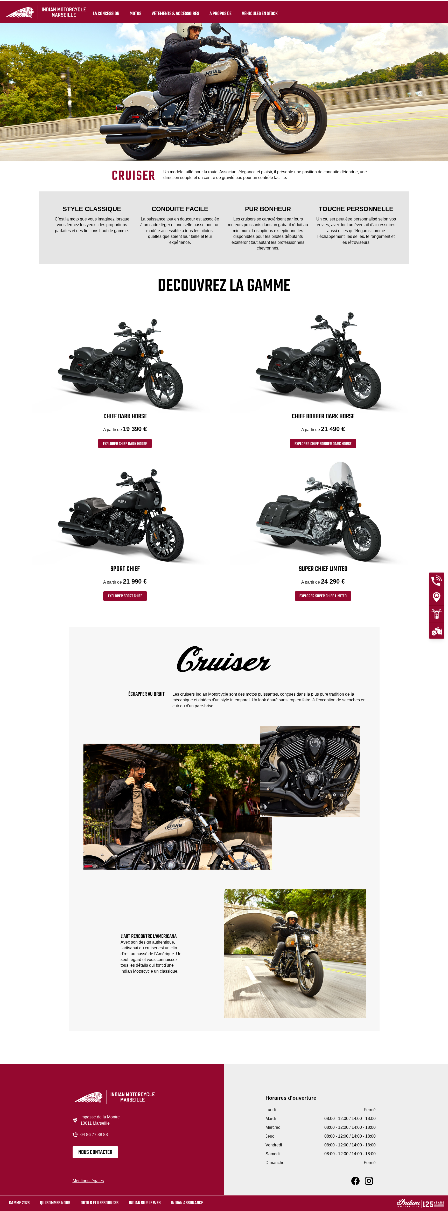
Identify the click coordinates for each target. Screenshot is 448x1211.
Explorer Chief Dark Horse (125, 444)
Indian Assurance (187, 1203)
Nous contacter (95, 1152)
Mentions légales (88, 1181)
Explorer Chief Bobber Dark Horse (323, 444)
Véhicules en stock (260, 13)
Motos (135, 13)
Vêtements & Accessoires (175, 13)
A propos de (220, 13)
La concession (106, 13)
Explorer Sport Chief (125, 596)
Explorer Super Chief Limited (323, 596)
